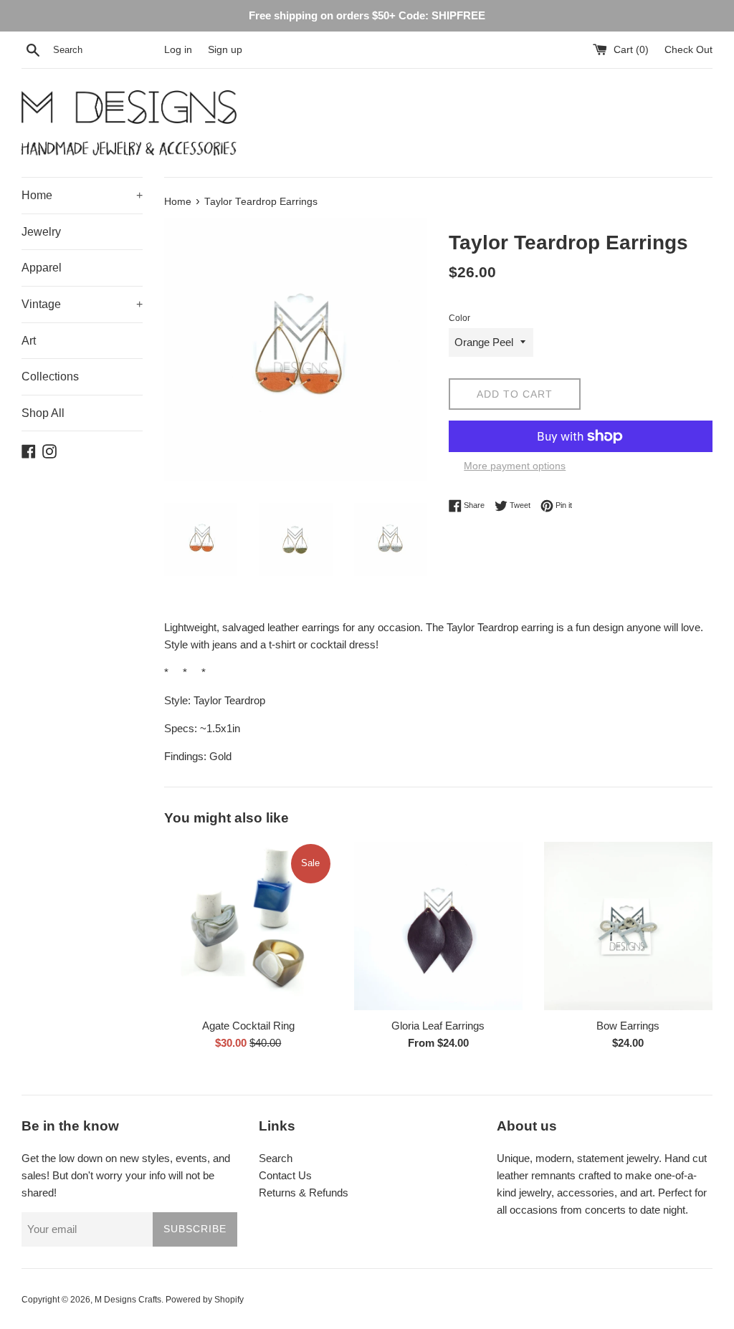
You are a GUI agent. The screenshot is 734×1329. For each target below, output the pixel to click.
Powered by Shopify (205, 1300)
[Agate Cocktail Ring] (248, 926)
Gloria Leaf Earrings (438, 1025)
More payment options (515, 465)
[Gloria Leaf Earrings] (438, 926)
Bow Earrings (627, 1025)
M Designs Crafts (128, 1300)
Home (82, 195)
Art (29, 341)
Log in (178, 49)
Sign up (225, 49)
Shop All (43, 413)
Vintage (82, 304)
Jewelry (41, 232)
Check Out (688, 49)
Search (275, 1158)
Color (459, 318)
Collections (50, 376)
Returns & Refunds (303, 1192)
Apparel (42, 268)
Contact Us (285, 1175)
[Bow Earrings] (628, 926)
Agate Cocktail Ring (248, 1025)
